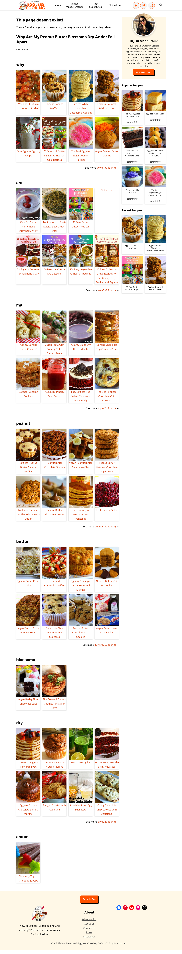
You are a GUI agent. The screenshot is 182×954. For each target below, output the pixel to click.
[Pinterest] (143, 5)
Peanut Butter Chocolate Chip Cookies (80, 632)
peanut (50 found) (105, 526)
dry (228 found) (107, 821)
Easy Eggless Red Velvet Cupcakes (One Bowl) (80, 396)
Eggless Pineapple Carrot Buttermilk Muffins (80, 585)
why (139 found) (106, 167)
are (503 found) (107, 290)
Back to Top (89, 899)
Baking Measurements (74, 5)
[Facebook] (136, 5)
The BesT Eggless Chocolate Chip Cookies (106, 396)
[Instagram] (151, 5)
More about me (143, 72)
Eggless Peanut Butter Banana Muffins (28, 467)
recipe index (52, 930)
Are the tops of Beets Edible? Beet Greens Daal (54, 226)
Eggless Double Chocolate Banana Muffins (28, 809)
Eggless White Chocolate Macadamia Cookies (80, 108)
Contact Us (89, 928)
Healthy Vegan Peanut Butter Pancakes (81, 514)
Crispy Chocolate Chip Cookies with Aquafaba (107, 809)
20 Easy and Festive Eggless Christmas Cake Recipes (54, 155)
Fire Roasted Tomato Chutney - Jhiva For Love (54, 703)
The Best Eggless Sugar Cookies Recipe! (80, 155)
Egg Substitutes (95, 5)
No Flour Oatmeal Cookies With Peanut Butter (28, 514)
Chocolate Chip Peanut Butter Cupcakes (54, 632)
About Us (89, 923)
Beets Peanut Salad (107, 510)
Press (89, 932)
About (57, 5)
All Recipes (115, 5)
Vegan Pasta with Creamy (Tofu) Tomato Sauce (54, 349)
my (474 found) (107, 408)
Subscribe (106, 190)
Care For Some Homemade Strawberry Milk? (28, 226)
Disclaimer (89, 936)
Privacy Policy (89, 919)
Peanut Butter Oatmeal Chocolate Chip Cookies (107, 467)
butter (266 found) (105, 644)
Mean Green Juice (80, 762)
